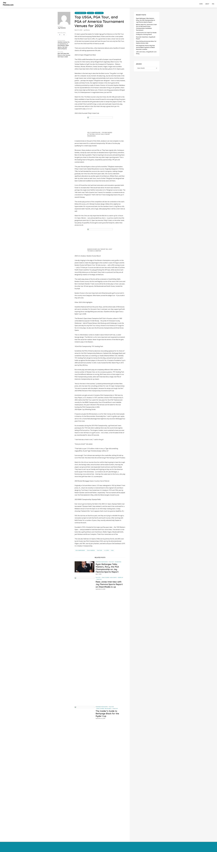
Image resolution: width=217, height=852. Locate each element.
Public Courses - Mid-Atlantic (109, 577)
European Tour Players (102, 561)
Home (201, 3)
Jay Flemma (62, 28)
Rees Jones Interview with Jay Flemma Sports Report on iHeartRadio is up (109, 584)
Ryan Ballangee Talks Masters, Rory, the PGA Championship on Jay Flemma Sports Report (107, 568)
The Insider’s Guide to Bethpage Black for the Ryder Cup (107, 713)
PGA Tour (90, 13)
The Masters (118, 561)
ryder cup (120, 577)
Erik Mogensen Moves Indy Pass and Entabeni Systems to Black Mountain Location (145, 47)
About (207, 3)
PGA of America (91, 550)
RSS (213, 3)
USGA (112, 550)
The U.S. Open (99, 13)
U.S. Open (106, 550)
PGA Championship (80, 13)
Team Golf (99, 579)
